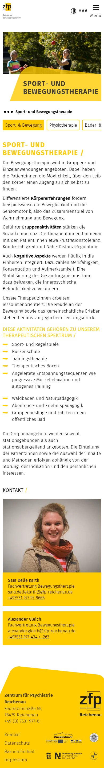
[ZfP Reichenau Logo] (12, 11)
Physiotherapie (63, 125)
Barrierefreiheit (20, 751)
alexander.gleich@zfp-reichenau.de (41, 630)
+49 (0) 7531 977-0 (22, 721)
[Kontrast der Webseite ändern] (73, 11)
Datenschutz (17, 743)
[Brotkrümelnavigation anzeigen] (8, 111)
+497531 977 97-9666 (26, 597)
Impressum (16, 760)
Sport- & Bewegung (23, 125)
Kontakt (12, 735)
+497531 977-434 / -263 (28, 637)
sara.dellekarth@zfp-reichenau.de (40, 592)
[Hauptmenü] (96, 8)
